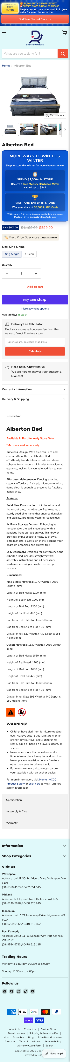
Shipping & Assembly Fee (43, 1033)
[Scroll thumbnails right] (64, 129)
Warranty (12, 823)
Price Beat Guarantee (50, 1037)
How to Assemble (14, 1037)
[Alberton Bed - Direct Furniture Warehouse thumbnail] (10, 129)
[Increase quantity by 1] (36, 274)
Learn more (48, 237)
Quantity (7, 265)
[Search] (63, 53)
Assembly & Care (16, 811)
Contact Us (30, 1029)
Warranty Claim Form (29, 1045)
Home (6, 65)
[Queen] (30, 258)
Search (49, 1045)
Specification (14, 800)
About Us (14, 1029)
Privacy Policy (53, 1041)
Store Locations (16, 1033)
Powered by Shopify (35, 1055)
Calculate (35, 351)
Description (13, 416)
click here (34, 784)
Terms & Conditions (30, 1041)
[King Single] (12, 258)
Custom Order (49, 1029)
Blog (31, 1037)
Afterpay (10, 1041)
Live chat (17, 376)
